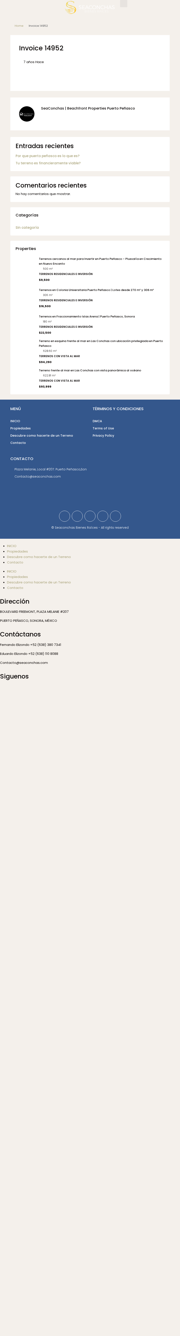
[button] (123, 3)
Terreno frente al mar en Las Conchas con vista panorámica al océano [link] (90, 370)
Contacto (18, 443)
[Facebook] (64, 516)
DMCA (97, 421)
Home (19, 26)
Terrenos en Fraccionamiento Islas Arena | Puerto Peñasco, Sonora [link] (87, 316)
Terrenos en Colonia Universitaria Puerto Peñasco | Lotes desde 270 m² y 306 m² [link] (96, 290)
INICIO (15, 421)
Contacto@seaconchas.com (37, 476)
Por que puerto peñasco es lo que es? (47, 156)
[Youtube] (41, 689)
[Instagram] (90, 516)
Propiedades (20, 428)
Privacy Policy (103, 435)
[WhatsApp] (115, 516)
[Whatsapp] (29, 689)
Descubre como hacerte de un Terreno (41, 435)
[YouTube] (102, 516)
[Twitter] (77, 516)
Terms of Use (103, 428)
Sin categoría (27, 227)
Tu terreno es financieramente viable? (48, 163)
